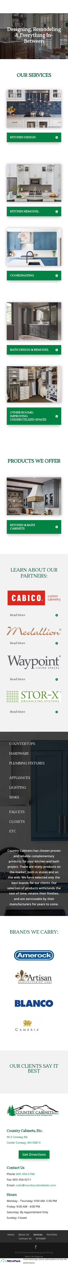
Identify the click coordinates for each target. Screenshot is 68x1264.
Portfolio (52, 1234)
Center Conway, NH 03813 (24, 1142)
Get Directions (34, 1154)
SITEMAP (41, 1238)
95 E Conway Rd (17, 1137)
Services (37, 1234)
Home (10, 1234)
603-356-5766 (25, 1174)
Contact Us (25, 1238)
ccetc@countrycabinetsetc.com (36, 1185)
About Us (23, 1234)
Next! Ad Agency (34, 1256)
